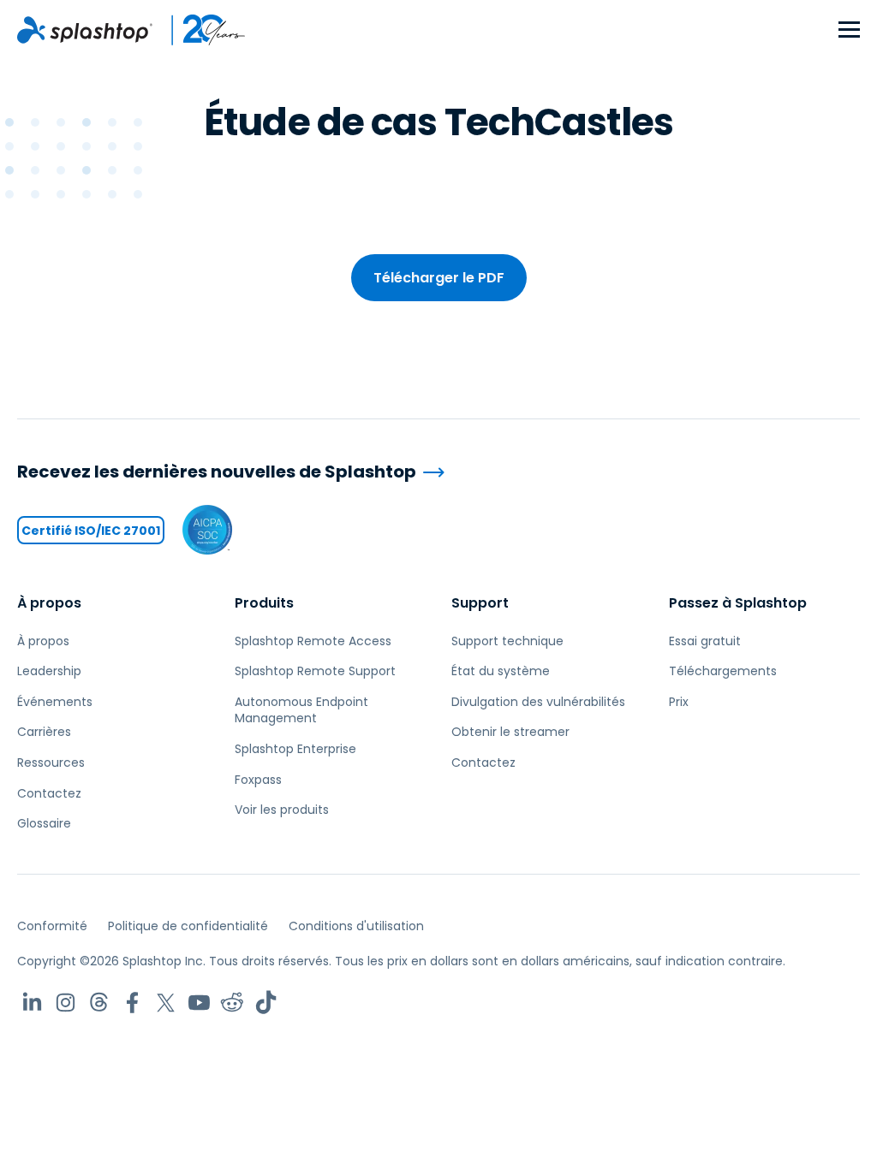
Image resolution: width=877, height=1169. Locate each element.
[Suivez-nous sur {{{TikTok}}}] (266, 1003)
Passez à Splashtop (738, 603)
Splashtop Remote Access (313, 641)
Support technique (507, 641)
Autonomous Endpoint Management (301, 710)
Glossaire (44, 823)
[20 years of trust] (199, 30)
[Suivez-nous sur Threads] (99, 1003)
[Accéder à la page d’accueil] (84, 30)
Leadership (49, 670)
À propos (49, 603)
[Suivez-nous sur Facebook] (132, 1003)
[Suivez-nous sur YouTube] (199, 1003)
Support (480, 603)
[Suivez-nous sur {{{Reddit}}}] (233, 1003)
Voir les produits (282, 809)
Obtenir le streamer (510, 731)
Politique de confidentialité (188, 926)
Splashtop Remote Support (315, 670)
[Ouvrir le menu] (849, 30)
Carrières (44, 731)
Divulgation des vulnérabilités (538, 701)
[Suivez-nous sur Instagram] (66, 1003)
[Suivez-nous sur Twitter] (166, 1003)
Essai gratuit (705, 641)
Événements (54, 701)
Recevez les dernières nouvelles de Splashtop (216, 472)
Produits (264, 603)
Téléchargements (723, 670)
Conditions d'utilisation (356, 926)
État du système (500, 670)
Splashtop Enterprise (295, 748)
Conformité (52, 926)
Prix (679, 701)
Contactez (49, 793)
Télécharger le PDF (438, 278)
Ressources (51, 762)
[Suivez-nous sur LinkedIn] (32, 1003)
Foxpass (258, 779)
